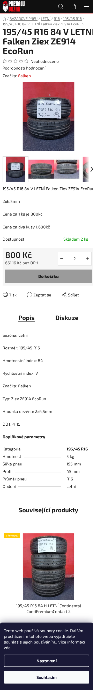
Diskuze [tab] (67, 317)
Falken (24, 75)
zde (7, 647)
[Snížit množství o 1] (62, 258)
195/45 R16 (77, 448)
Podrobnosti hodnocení (24, 67)
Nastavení (46, 660)
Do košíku (48, 276)
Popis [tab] (26, 317)
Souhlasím (46, 677)
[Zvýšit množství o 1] (88, 258)
